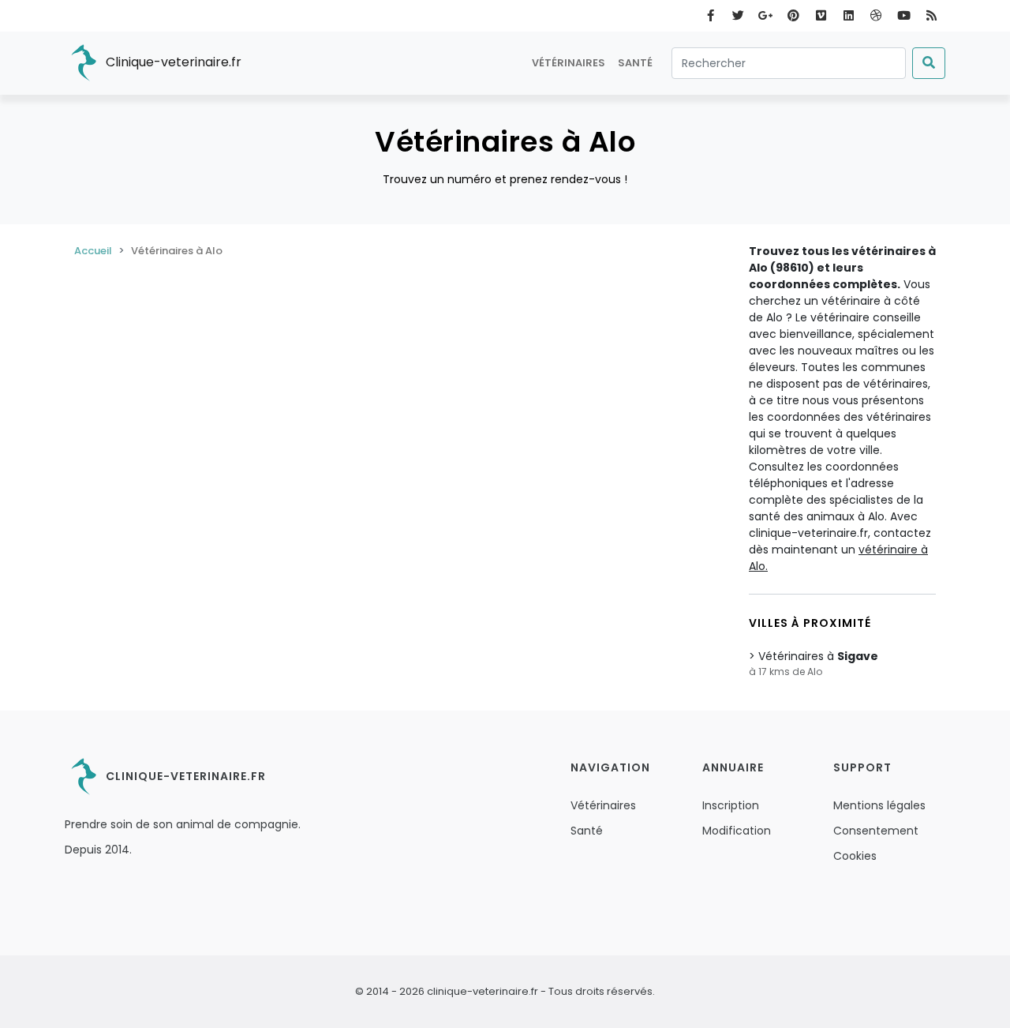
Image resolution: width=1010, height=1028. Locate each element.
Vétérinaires (568, 62)
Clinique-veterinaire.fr (172, 62)
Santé (635, 62)
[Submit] (928, 63)
